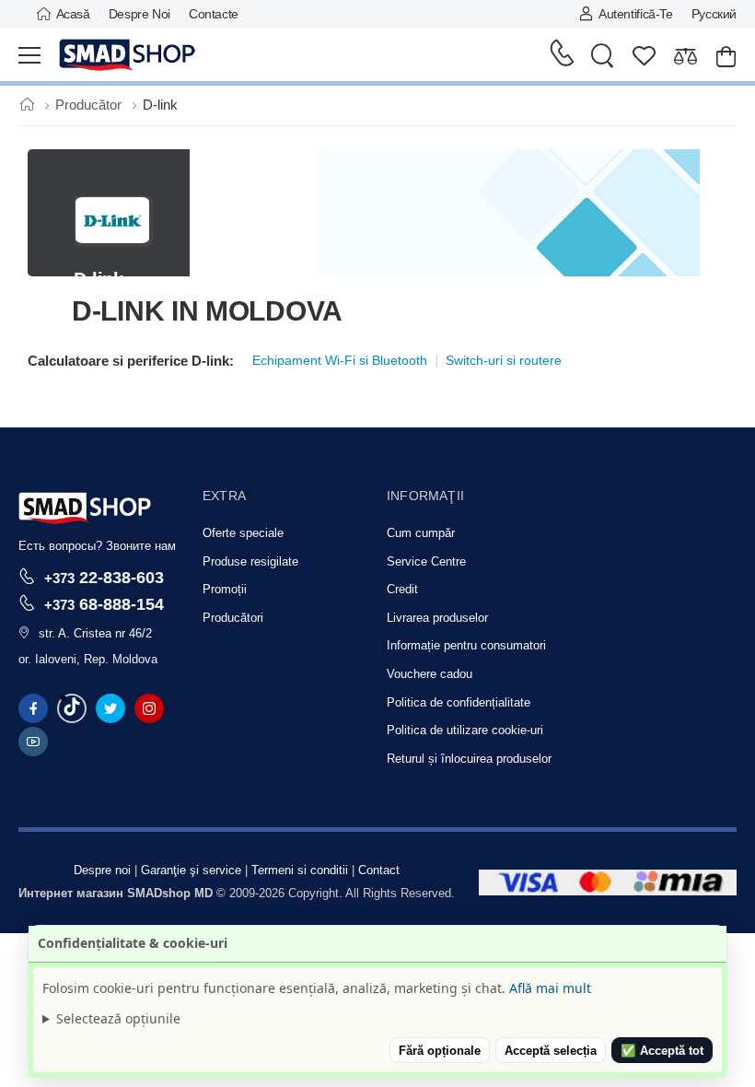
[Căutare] (602, 55)
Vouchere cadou (429, 674)
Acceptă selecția (551, 1051)
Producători (233, 618)
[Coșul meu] (726, 55)
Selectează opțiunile (118, 1018)
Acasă (73, 13)
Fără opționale (440, 1051)
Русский (714, 13)
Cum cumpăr (421, 533)
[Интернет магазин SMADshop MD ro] (128, 55)
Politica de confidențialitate (458, 702)
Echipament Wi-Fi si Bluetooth (339, 360)
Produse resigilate (250, 561)
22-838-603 (104, 577)
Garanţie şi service (191, 870)
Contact (379, 870)
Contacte (213, 13)
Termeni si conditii (299, 870)
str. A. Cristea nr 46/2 (95, 633)
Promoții (225, 589)
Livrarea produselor (437, 618)
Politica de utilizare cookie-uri (465, 730)
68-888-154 (104, 604)
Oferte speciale (243, 533)
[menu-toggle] (29, 55)
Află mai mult (550, 988)
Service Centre (426, 561)
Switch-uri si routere (504, 360)
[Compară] (685, 55)
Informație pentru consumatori (466, 645)
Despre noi (139, 13)
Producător (90, 104)
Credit (402, 589)
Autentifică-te (635, 13)
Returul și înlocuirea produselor (469, 759)
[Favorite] (644, 55)
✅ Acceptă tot (662, 1051)
